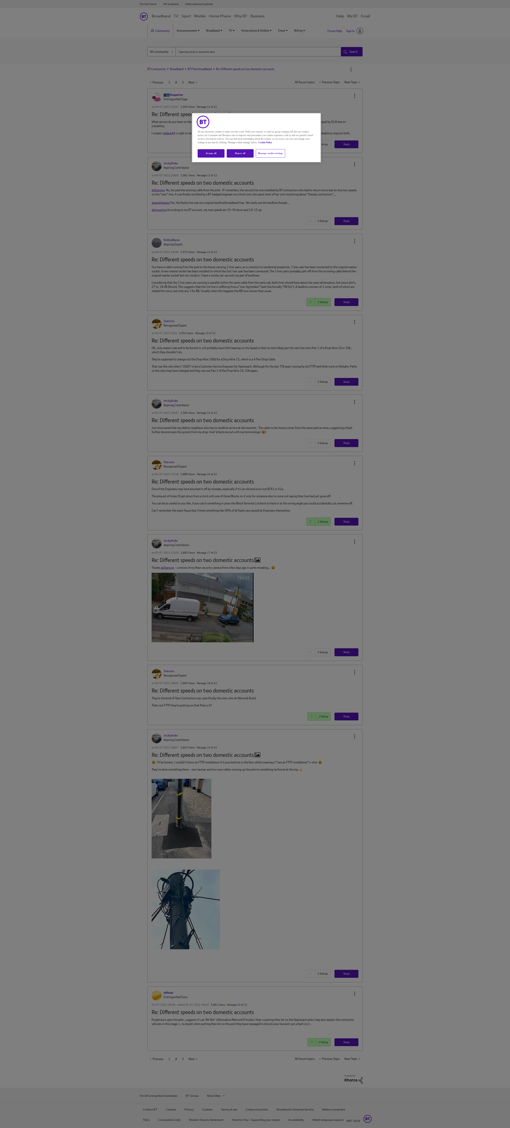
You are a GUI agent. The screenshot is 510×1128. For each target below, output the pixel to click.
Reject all (240, 153)
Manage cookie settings (270, 153)
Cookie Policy (265, 142)
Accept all (211, 153)
